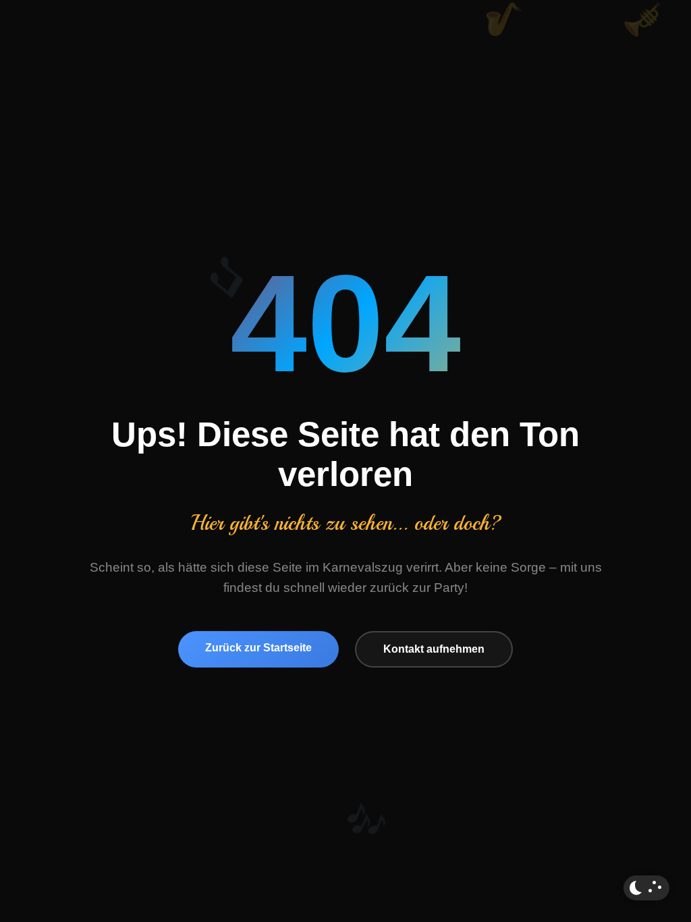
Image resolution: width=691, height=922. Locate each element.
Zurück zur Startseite (258, 647)
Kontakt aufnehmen (434, 649)
